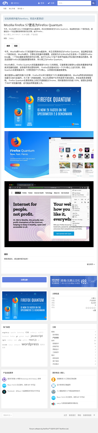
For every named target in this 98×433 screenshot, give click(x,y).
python (25, 340)
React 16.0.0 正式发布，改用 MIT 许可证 (21, 385)
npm (15, 340)
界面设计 (56, 349)
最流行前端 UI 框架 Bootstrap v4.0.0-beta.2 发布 (24, 379)
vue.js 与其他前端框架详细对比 (67, 403)
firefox (11, 38)
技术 (52, 341)
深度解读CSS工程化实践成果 (66, 379)
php (20, 340)
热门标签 (6, 327)
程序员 (42, 345)
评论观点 (56, 364)
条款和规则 (87, 415)
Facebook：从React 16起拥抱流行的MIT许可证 (24, 391)
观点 (52, 355)
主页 (65, 415)
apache (13, 332)
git (17, 336)
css (27, 332)
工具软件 (56, 352)
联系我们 (72, 415)
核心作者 (12, 9)
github (21, 336)
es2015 (40, 332)
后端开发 (56, 346)
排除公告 (93, 18)
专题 (4, 9)
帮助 (79, 415)
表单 (3, 348)
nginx (4, 340)
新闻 (52, 332)
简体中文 (6, 415)
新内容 (20, 9)
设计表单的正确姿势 (64, 385)
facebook (5, 336)
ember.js (33, 332)
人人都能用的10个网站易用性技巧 (68, 391)
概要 (8, 46)
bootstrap (20, 332)
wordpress (30, 344)
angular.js (5, 332)
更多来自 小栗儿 (58, 373)
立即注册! (24, 280)
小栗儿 (8, 34)
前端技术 (56, 343)
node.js (10, 340)
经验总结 (56, 358)
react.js (33, 339)
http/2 (27, 336)
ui (38, 340)
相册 (15, 46)
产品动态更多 (8, 373)
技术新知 (56, 335)
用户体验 (56, 361)
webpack (17, 345)
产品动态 (34, 34)
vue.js (11, 345)
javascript (37, 336)
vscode (4, 345)
